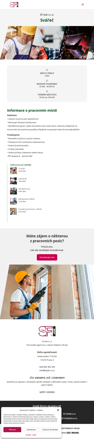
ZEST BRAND (73, 432)
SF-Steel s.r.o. (69, 413)
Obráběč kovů (24, 189)
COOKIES (28, 435)
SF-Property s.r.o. (69, 418)
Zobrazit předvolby (50, 429)
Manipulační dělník (26, 199)
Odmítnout (31, 429)
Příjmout (12, 429)
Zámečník (22, 178)
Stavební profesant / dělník (30, 209)
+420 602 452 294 (47, 366)
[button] (58, 410)
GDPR (34, 435)
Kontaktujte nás (47, 257)
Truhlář (21, 168)
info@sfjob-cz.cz (47, 370)
